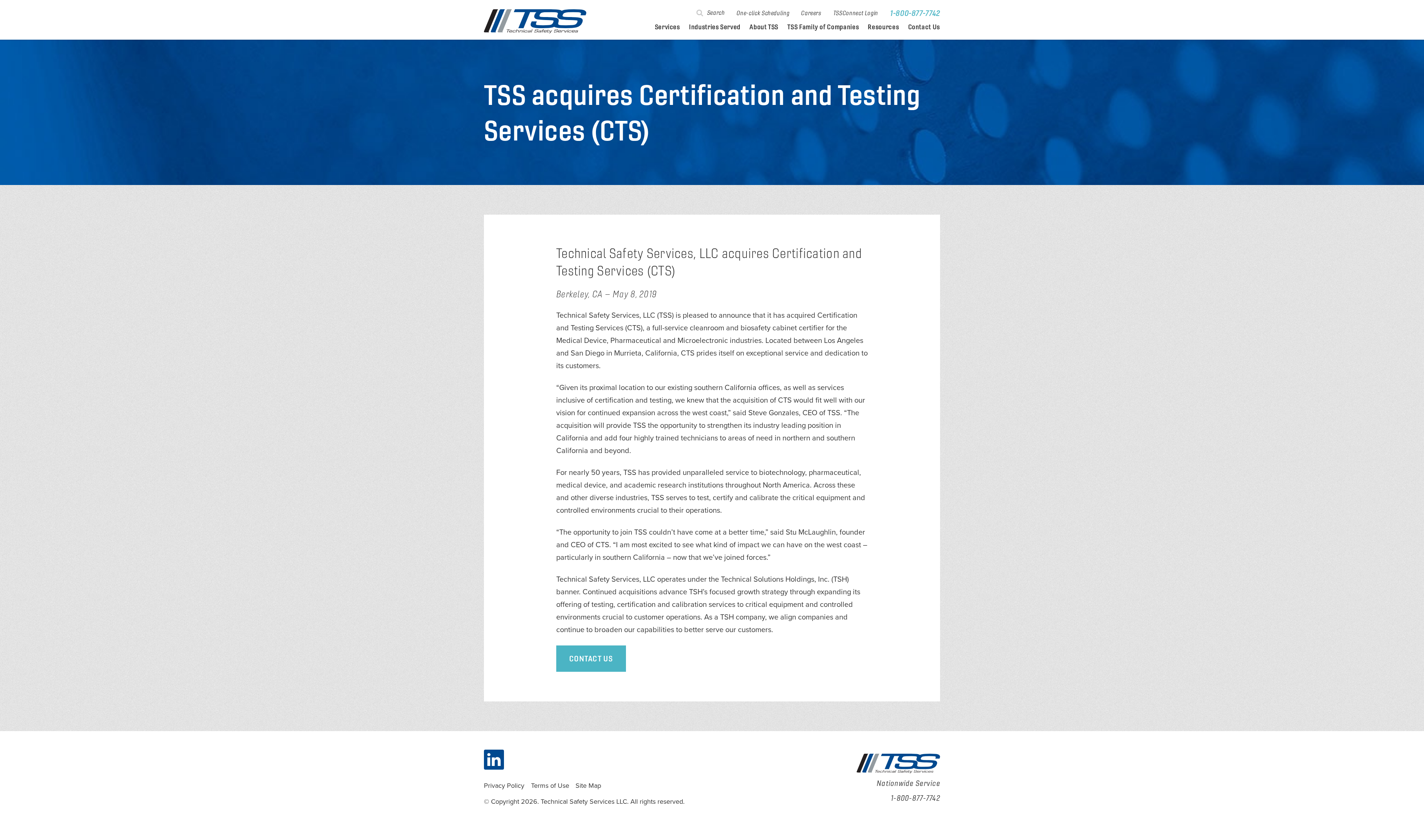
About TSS (763, 27)
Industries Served (715, 27)
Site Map (588, 786)
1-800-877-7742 (915, 13)
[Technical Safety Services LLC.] (535, 21)
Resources (883, 27)
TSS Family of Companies (823, 27)
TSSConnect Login (855, 13)
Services (667, 27)
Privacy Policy (504, 786)
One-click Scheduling (762, 13)
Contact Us (924, 27)
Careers (811, 13)
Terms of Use (550, 786)
